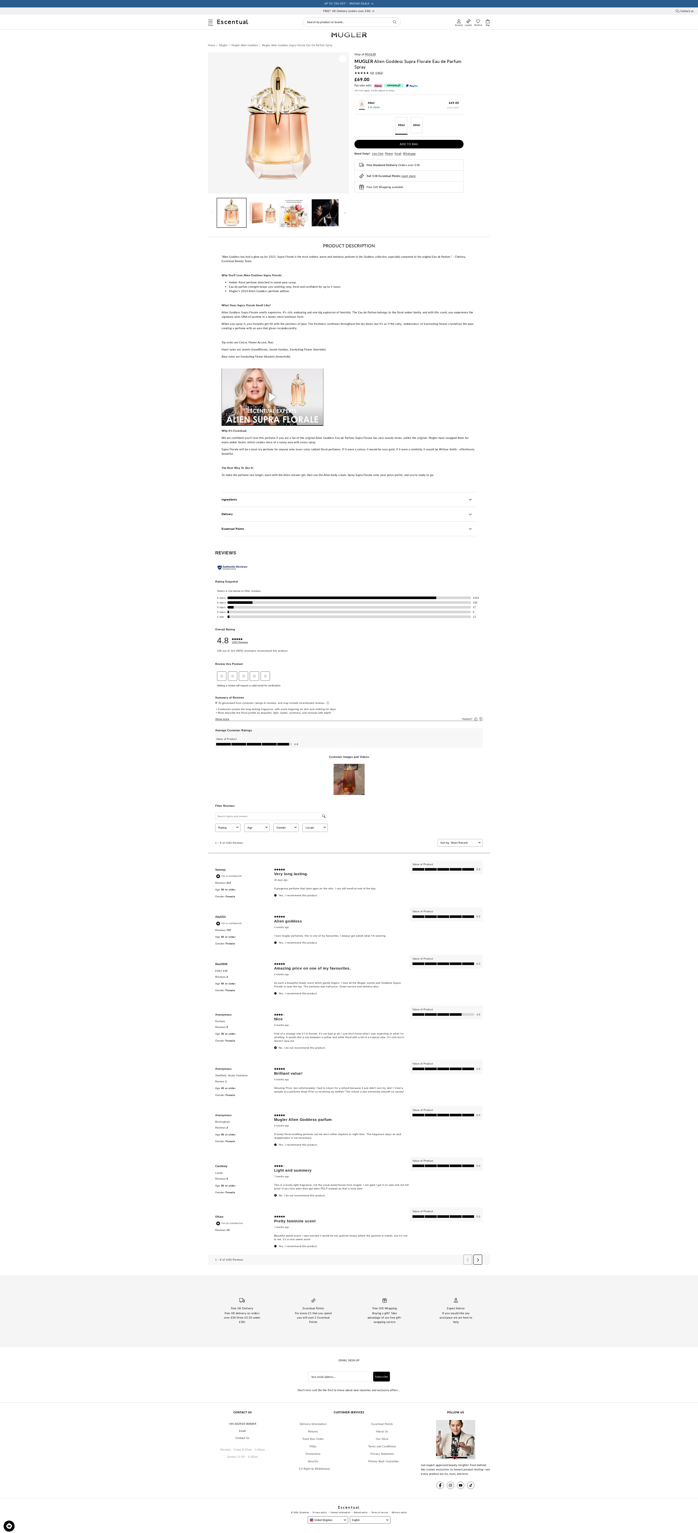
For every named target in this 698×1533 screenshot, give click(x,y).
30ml (401, 125)
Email (398, 153)
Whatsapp (409, 153)
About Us (382, 1431)
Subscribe (381, 1376)
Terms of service (379, 1512)
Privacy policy (320, 1512)
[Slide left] (212, 213)
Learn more (408, 176)
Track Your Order (313, 1438)
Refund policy (361, 1512)
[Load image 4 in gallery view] (263, 213)
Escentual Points (382, 1424)
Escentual (304, 1512)
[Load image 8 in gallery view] (325, 213)
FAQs (313, 1446)
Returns (313, 1431)
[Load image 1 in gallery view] (231, 213)
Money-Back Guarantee (383, 1461)
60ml (416, 125)
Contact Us (242, 1438)
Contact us (687, 11)
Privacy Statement (382, 1453)
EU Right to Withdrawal (314, 1468)
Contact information (340, 1512)
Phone (389, 153)
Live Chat (377, 153)
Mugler (370, 54)
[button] (210, 21)
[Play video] (272, 397)
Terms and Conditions (382, 1446)
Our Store (382, 1438)
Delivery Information (313, 1424)
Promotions (313, 1453)
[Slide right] (345, 213)
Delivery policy (399, 1512)
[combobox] (351, 22)
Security (313, 1461)
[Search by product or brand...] (395, 22)
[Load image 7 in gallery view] (294, 213)
